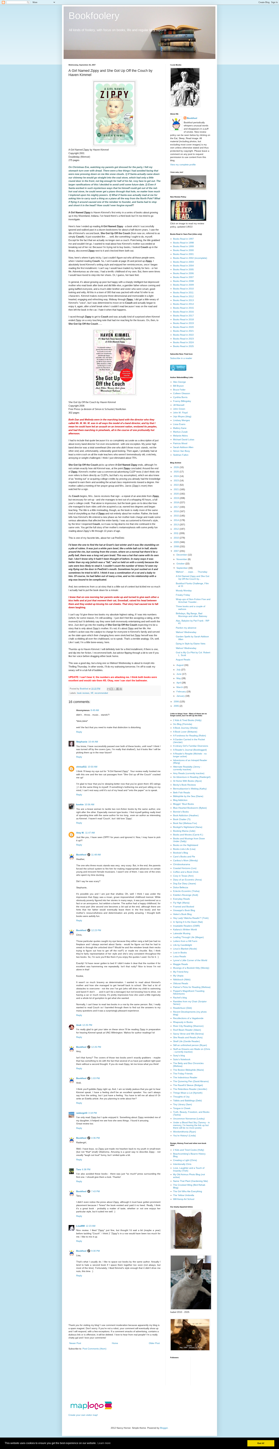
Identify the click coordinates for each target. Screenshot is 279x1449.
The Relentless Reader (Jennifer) (190, 1089)
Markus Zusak (180, 431)
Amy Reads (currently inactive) (188, 773)
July (178, 669)
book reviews (83, 693)
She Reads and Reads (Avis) (188, 1037)
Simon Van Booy (181, 451)
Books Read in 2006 (183, 273)
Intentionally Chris (182, 1164)
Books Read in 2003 (183, 262)
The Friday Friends (183, 1073)
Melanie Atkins (180, 435)
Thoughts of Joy (181, 1096)
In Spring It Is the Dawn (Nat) (188, 922)
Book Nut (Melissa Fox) (185, 823)
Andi (78, 1025)
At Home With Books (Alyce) (187, 781)
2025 (177, 471)
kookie (80, 804)
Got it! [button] (260, 1443)
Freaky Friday (183, 595)
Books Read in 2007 (183, 277)
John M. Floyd (180, 412)
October (180, 563)
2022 (177, 485)
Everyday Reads (181, 899)
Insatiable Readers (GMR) (186, 925)
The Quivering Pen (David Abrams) (191, 1081)
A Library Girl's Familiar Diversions (190, 746)
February (181, 691)
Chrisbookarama (181, 864)
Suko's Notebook (181, 1059)
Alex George (179, 382)
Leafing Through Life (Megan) (188, 937)
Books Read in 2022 (183, 334)
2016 (177, 511)
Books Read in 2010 (183, 288)
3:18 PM (92, 1113)
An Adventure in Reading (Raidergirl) (192, 777)
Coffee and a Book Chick (185, 872)
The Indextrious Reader (185, 1077)
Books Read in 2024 (183, 342)
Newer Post (75, 1343)
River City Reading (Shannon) (188, 1026)
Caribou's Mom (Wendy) (185, 860)
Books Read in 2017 (183, 315)
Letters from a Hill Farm (185, 941)
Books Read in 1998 (183, 242)
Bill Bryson (178, 385)
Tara (78, 1169)
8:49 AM (95, 710)
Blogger (164, 1428)
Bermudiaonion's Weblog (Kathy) (190, 788)
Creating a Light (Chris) (185, 1160)
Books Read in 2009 (183, 284)
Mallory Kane (179, 428)
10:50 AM (92, 766)
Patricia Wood (180, 443)
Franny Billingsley (182, 401)
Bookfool (81, 854)
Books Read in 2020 (183, 327)
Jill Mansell (178, 405)
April (179, 682)
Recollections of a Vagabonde (188, 1018)
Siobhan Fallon (180, 455)
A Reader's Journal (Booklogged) (190, 749)
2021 (177, 489)
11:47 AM (90, 832)
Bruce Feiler (179, 389)
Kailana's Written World (185, 929)
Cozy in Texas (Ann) (183, 875)
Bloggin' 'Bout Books (183, 804)
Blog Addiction (180, 800)
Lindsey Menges (181, 420)
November (182, 559)
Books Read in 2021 (183, 331)
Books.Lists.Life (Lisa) (184, 849)
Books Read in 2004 (183, 265)
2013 (177, 524)
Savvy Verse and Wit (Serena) (188, 1033)
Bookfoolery (93, 15)
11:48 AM (96, 854)
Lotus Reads (179, 956)
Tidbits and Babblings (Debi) (187, 1100)
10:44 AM (93, 741)
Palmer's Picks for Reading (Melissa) (192, 987)
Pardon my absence (186, 627)
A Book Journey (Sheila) (185, 728)
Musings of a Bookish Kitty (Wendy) (191, 968)
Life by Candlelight (182, 945)
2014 (177, 520)
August (180, 665)
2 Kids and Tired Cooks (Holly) (188, 1150)
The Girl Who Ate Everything (187, 1191)
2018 (177, 502)
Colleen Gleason (181, 393)
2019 (177, 498)
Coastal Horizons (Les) (184, 868)
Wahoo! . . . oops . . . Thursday (191, 572)
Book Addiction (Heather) (186, 815)
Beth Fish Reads (181, 792)
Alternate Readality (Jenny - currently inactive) (187, 768)
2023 (177, 480)
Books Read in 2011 (183, 292)
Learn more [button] (104, 1443)
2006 (177, 701)
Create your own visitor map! (83, 1415)
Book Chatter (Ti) (182, 819)
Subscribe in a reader (181, 358)
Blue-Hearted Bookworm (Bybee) (190, 808)
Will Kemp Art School (183, 1199)
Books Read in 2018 (183, 319)
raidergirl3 (81, 1113)
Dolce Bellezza (180, 887)
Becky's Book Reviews (184, 784)
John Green (179, 409)
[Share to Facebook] (117, 689)
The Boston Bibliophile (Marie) (188, 1070)
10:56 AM (89, 804)
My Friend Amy (180, 971)
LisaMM (80, 1226)
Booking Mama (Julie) (184, 831)
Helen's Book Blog (182, 914)
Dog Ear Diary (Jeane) (184, 883)
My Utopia (178, 975)
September (182, 568)
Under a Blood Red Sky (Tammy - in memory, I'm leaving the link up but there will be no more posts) (191, 1125)
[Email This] (108, 689)
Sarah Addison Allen (183, 447)
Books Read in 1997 (183, 238)
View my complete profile (183, 164)
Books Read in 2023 (183, 338)
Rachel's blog (180, 997)
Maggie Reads (180, 964)
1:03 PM (95, 1078)
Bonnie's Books (181, 811)
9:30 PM (95, 1251)
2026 (177, 467)
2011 (176, 533)
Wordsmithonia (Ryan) (184, 1131)
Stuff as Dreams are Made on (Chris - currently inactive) (191, 1050)
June (179, 674)
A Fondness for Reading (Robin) (189, 735)
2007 (177, 551)
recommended (101, 693)
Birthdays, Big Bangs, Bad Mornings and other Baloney (191, 614)
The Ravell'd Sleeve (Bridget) (188, 1085)
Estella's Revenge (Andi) (185, 895)
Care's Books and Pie (184, 856)
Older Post (154, 1343)
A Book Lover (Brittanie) (185, 731)
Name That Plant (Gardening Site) (190, 1181)
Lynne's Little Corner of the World (190, 960)
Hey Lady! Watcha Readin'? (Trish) (191, 918)
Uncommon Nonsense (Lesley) (189, 1118)
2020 (177, 493)
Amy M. (80, 832)
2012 (177, 529)
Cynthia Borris (180, 397)
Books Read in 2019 (183, 323)
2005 (177, 706)
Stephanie (81, 741)
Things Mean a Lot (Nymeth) (187, 1092)
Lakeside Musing (181, 933)
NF (92, 693)
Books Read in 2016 (183, 311)
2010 (177, 537)
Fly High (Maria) (181, 902)
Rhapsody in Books (183, 1022)
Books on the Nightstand (185, 845)
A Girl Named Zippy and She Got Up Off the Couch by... (192, 577)
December (182, 554)
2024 (177, 476)
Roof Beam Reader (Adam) (187, 1030)
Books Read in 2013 (183, 300)
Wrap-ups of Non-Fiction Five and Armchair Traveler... (193, 600)
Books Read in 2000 (183, 250)
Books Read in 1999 (183, 246)
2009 (177, 542)
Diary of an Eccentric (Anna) (187, 879)
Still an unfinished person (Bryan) (190, 1045)
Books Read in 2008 (183, 281)
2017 (177, 507)
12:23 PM (96, 930)
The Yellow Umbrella (183, 1195)
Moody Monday (184, 590)
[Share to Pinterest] (120, 689)
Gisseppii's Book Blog (184, 910)
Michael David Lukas (183, 439)
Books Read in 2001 (183, 254)
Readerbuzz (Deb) (182, 1008)
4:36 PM (95, 1138)
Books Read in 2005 (183, 269)
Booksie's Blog (180, 852)
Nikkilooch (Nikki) (182, 979)
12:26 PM (96, 1047)
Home (115, 1343)
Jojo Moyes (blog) (182, 416)
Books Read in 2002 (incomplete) (190, 258)
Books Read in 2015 (183, 308)
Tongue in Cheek (181, 1108)
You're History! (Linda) (184, 1135)
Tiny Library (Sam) (182, 1104)
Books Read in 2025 (183, 346)
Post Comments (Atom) (94, 1348)
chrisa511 (81, 766)
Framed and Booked (183, 906)
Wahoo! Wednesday (186, 632)
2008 (177, 546)
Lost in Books (180, 952)
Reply (79, 732)
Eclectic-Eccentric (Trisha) (186, 891)
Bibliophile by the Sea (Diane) (188, 796)
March (180, 687)
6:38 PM (86, 1169)
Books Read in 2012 (183, 296)
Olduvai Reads (180, 983)
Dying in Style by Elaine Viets (190, 643)
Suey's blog (179, 1055)
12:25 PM (87, 1025)
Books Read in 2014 (183, 304)
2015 (177, 515)
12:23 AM (90, 1226)
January (180, 696)
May (178, 678)
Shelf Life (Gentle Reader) (186, 1041)
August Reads (183, 659)
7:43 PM (95, 1191)
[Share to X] (114, 689)
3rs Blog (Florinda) (182, 724)
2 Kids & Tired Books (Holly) (187, 720)
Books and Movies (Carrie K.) (188, 834)
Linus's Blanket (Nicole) (185, 948)
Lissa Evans (179, 424)
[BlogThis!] (111, 689)
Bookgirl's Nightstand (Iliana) (187, 827)
